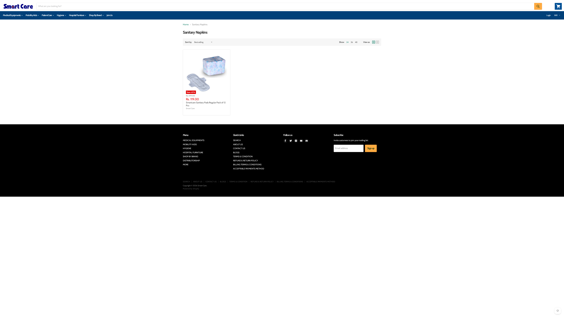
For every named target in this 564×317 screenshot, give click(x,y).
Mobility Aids (31, 15)
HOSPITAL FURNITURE (193, 152)
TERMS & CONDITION (243, 156)
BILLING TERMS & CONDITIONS (247, 164)
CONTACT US (239, 148)
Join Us (110, 15)
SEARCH (237, 140)
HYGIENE (187, 148)
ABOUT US (238, 144)
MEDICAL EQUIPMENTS (193, 140)
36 (352, 42)
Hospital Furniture (77, 15)
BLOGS (236, 152)
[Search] (538, 6)
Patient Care (47, 15)
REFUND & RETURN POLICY (245, 160)
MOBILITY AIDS (190, 144)
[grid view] (373, 42)
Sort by (188, 42)
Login (548, 15)
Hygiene (60, 15)
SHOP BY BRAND (190, 156)
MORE (185, 164)
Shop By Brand (95, 15)
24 (347, 42)
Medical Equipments (12, 15)
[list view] (377, 42)
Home (186, 24)
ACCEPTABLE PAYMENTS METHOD (248, 168)
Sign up (370, 148)
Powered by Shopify (191, 188)
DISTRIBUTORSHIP (191, 160)
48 (356, 42)
